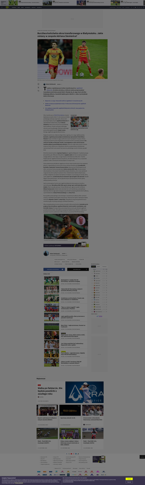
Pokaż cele (129, 482)
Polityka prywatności (19, 483)
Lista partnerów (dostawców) (68, 481)
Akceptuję (129, 478)
